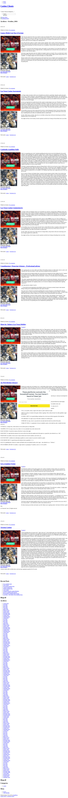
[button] (34, 394)
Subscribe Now (34, 405)
